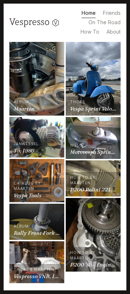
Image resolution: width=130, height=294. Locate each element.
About (114, 32)
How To (90, 32)
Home (89, 13)
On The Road (104, 22)
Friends (112, 13)
